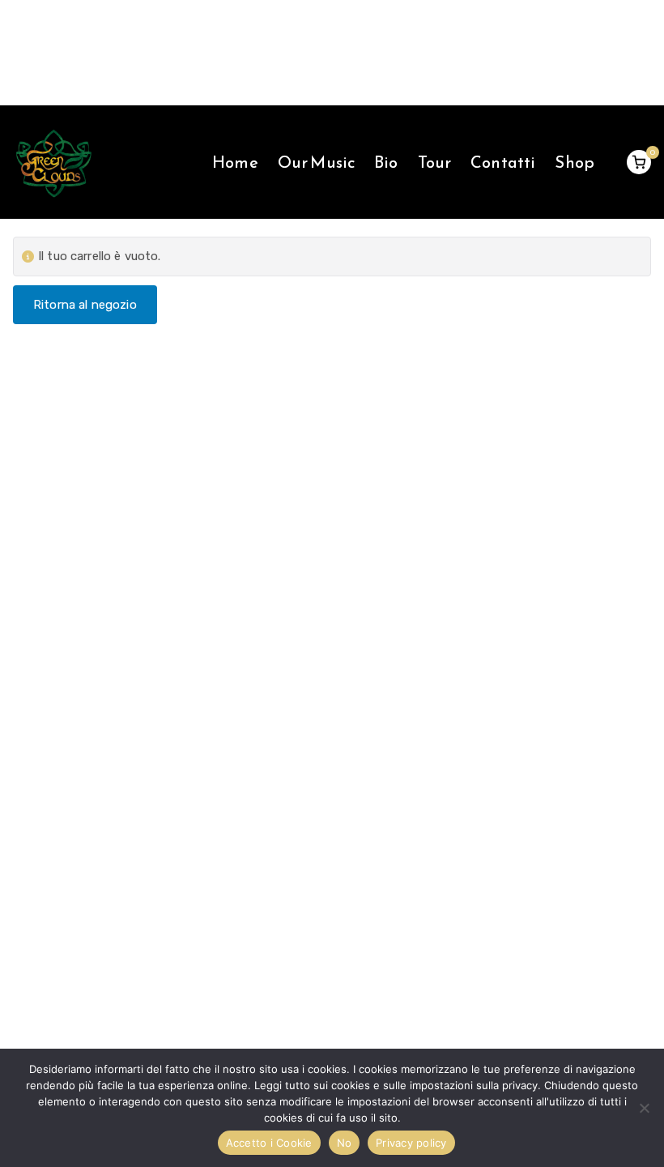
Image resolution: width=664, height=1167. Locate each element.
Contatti (502, 162)
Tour (435, 162)
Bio (386, 162)
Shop (574, 162)
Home (235, 162)
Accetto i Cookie (269, 1142)
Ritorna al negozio (85, 304)
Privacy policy (411, 1142)
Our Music (316, 162)
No (344, 1142)
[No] (644, 1108)
